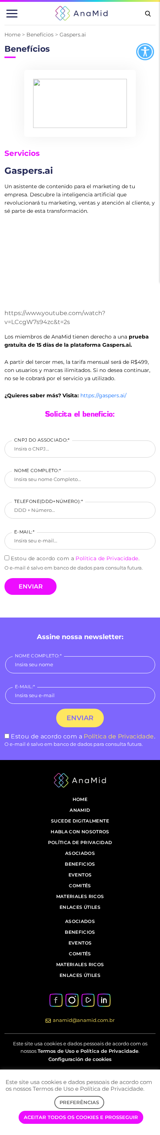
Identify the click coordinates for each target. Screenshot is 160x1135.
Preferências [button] (79, 1102)
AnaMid (80, 810)
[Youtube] (88, 999)
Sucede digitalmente (80, 821)
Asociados (80, 853)
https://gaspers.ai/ (103, 395)
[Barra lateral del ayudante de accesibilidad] (145, 52)
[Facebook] (56, 999)
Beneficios (80, 864)
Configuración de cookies (80, 1059)
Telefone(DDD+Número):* (48, 501)
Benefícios (40, 34)
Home (12, 34)
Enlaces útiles (80, 907)
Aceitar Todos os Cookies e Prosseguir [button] (81, 1117)
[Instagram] (72, 999)
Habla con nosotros (80, 831)
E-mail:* (24, 532)
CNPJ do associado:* (42, 440)
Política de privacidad (80, 842)
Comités (80, 885)
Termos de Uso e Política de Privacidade (88, 1051)
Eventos (80, 875)
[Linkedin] (104, 999)
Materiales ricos (80, 896)
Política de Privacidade (107, 558)
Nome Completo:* (37, 470)
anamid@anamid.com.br (84, 1020)
